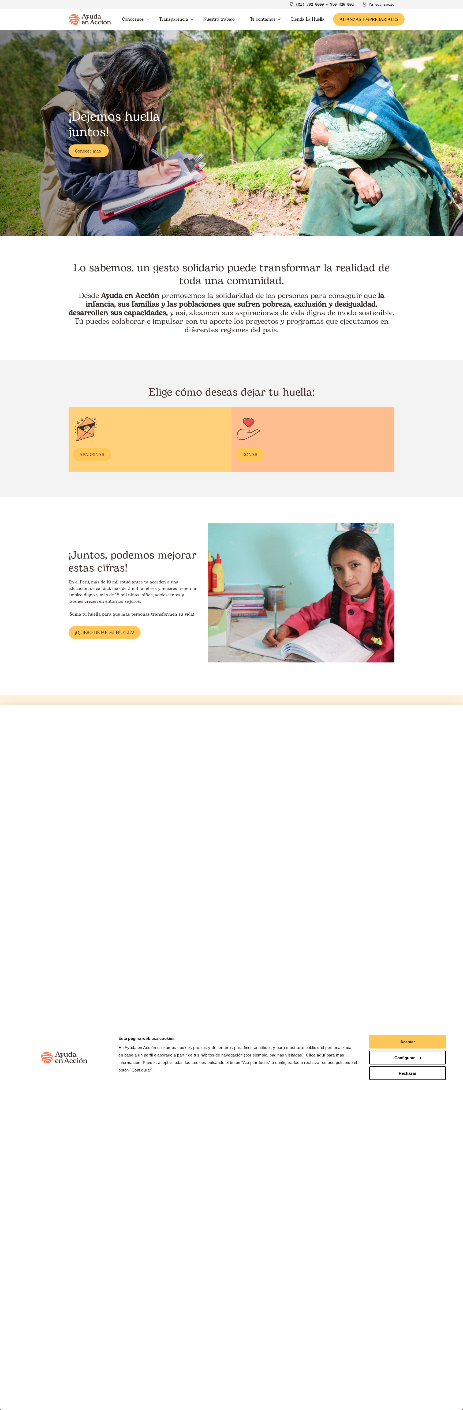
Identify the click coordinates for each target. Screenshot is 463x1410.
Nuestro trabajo (219, 19)
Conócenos (133, 19)
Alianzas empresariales (368, 19)
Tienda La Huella (307, 19)
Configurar (404, 1057)
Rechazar (407, 1073)
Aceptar (407, 1042)
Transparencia (173, 19)
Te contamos (262, 19)
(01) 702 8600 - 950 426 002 (325, 4)
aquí (322, 1054)
